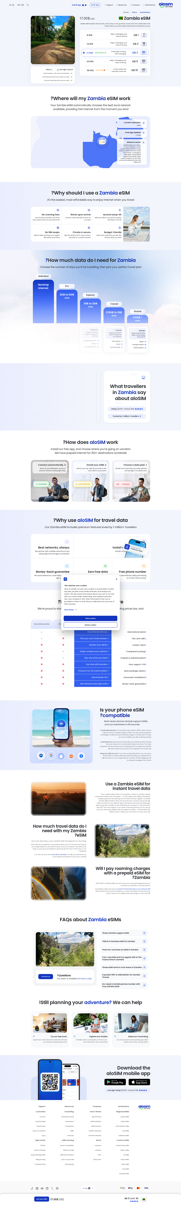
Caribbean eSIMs (123, 1135)
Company (97, 1106)
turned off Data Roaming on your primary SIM (133, 889)
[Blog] (131, 1029)
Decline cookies (90, 625)
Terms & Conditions (38, 1131)
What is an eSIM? (68, 1150)
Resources (69, 1106)
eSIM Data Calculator (67, 1155)
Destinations (145, 12)
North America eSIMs (122, 1126)
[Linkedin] (47, 1188)
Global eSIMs (125, 1121)
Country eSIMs (123, 1140)
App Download (96, 1117)
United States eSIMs (122, 1145)
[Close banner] (116, 579)
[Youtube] (42, 1188)
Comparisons (69, 1126)
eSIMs (72, 1131)
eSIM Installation (95, 1121)
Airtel (139, 125)
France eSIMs (125, 1159)
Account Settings (39, 1150)
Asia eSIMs (125, 1131)
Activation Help (40, 1121)
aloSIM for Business (95, 1131)
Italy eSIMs (125, 1169)
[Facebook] (57, 1188)
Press (99, 1155)
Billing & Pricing (40, 1159)
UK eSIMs (126, 1155)
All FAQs (42, 1145)
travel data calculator (59, 854)
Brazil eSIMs (125, 1164)
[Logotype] (166, 5)
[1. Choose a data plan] (131, 481)
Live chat (42, 1117)
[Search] (28, 5)
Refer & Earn (97, 1159)
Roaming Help (69, 1164)
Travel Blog (69, 1111)
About (98, 1140)
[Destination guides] (90, 1029)
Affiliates (98, 1150)
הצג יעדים (95, 5)
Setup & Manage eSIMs (38, 1155)
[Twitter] (52, 1188)
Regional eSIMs (122, 1111)
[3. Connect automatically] (50, 481)
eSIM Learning (68, 1140)
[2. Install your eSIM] (90, 481)
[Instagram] (37, 1188)
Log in (43, 1135)
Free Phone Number (95, 1135)
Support (41, 1106)
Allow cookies (90, 618)
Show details (69, 610)
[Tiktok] (32, 1188)
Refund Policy (41, 1126)
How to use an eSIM (67, 1159)
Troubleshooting (40, 1164)
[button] (115, 35)
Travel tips (70, 1135)
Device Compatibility (67, 1145)
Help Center (40, 1140)
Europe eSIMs (125, 1117)
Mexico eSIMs (125, 1150)
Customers (40, 1111)
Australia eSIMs (124, 1174)
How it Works (95, 1111)
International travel (67, 1117)
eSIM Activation (96, 1126)
